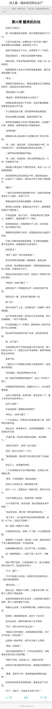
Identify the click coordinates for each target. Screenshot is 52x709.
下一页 (43, 697)
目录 (26, 697)
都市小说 (21, 9)
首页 (14, 9)
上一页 (8, 697)
